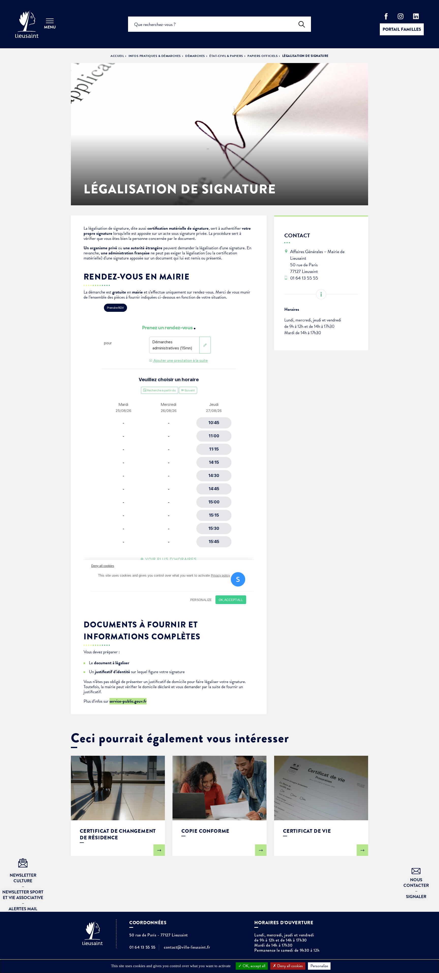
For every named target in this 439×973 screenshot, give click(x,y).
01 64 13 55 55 (142, 947)
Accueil (117, 56)
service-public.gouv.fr (128, 701)
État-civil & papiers (226, 56)
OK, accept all (253, 966)
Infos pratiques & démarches (155, 56)
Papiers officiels (262, 56)
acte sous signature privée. (186, 233)
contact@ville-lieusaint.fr (187, 947)
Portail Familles (402, 29)
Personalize (319, 966)
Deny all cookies (289, 966)
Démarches (195, 56)
